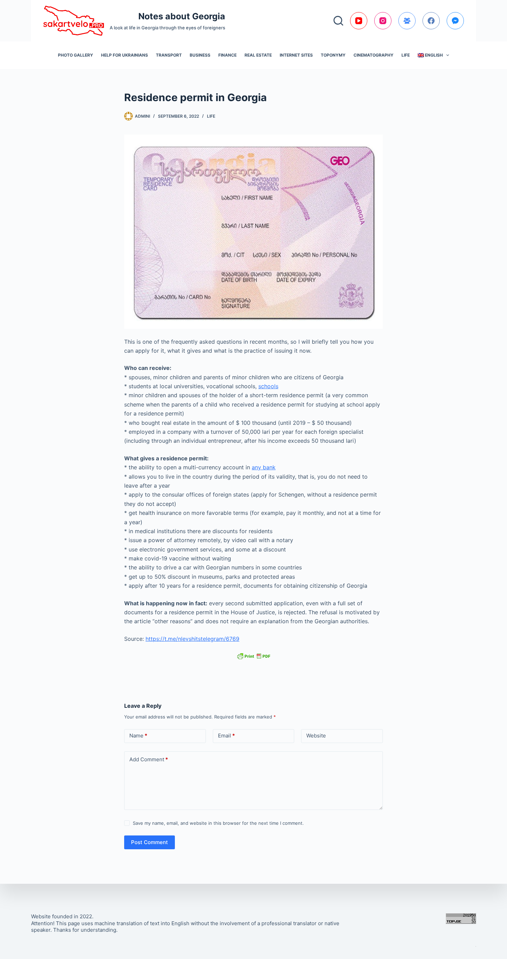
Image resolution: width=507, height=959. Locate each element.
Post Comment (149, 842)
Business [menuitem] (200, 55)
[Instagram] (382, 20)
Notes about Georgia (181, 16)
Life (211, 116)
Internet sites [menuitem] (296, 55)
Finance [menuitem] (227, 55)
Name (138, 735)
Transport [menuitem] (169, 55)
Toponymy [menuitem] (333, 55)
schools (268, 386)
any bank (264, 467)
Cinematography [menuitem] (374, 55)
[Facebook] (431, 20)
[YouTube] (358, 20)
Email (226, 735)
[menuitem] (433, 55)
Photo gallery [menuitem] (75, 55)
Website (316, 735)
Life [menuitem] (405, 55)
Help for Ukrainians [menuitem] (124, 55)
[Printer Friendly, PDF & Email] (253, 656)
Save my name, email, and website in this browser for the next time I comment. (218, 823)
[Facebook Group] (407, 20)
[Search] (338, 21)
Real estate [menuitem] (258, 55)
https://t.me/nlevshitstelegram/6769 (192, 638)
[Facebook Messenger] (455, 20)
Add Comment (148, 759)
